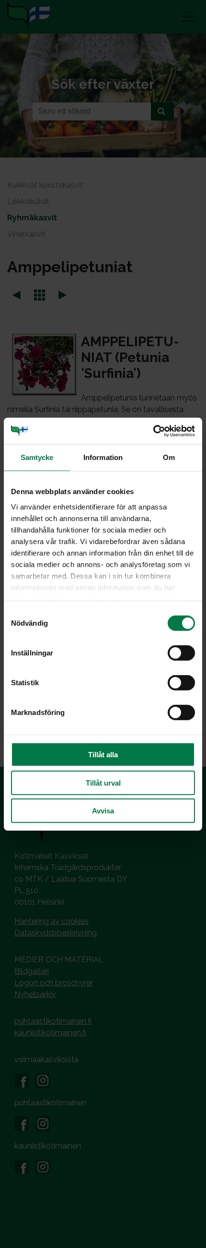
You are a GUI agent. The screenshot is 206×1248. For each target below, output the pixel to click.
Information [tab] (103, 457)
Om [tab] (169, 457)
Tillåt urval (103, 782)
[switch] (181, 653)
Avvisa (103, 811)
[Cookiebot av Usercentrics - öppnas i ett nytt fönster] (153, 430)
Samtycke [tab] (37, 457)
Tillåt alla (103, 755)
